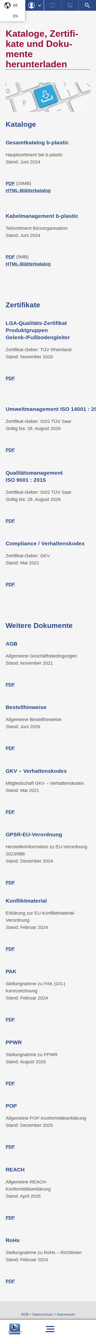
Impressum (66, 1314)
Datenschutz (43, 1314)
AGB (24, 1314)
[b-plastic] (15, 1329)
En (15, 16)
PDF (10, 1083)
